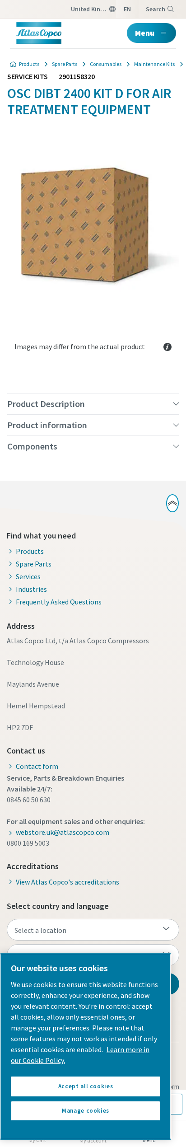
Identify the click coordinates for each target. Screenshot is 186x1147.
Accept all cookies (85, 1086)
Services (28, 576)
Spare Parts (64, 64)
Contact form (37, 766)
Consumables (105, 64)
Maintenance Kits (154, 64)
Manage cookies (85, 1110)
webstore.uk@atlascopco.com (62, 832)
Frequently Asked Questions (59, 601)
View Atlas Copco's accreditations (67, 881)
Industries (31, 589)
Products (29, 64)
